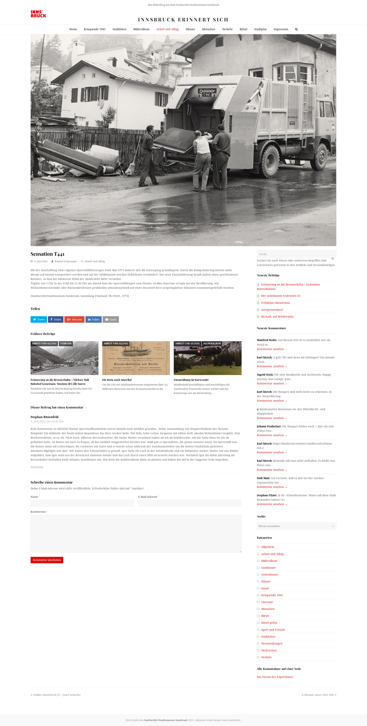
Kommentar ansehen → (272, 349)
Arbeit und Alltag (95, 261)
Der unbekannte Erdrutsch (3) (280, 295)
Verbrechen (269, 650)
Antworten (37, 466)
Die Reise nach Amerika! (117, 380)
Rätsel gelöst (269, 622)
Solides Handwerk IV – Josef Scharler (57, 694)
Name (35, 496)
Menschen (267, 608)
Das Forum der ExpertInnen (275, 676)
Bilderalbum (212, 343)
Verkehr (65, 343)
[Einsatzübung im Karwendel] (208, 358)
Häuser (266, 581)
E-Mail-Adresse (148, 496)
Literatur (267, 602)
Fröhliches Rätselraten (275, 302)
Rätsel (265, 615)
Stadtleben (268, 636)
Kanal (265, 588)
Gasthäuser (268, 567)
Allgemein (267, 546)
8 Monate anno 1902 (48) (318, 694)
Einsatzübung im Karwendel (191, 380)
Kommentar (39, 511)
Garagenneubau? (272, 309)
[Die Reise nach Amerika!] (136, 358)
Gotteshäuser (269, 574)
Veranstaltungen (272, 643)
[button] (39, 319)
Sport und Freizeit (273, 629)
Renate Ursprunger (66, 261)
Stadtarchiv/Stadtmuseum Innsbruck (166, 720)
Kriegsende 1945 (272, 595)
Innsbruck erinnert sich (183, 19)
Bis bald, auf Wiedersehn (277, 316)
